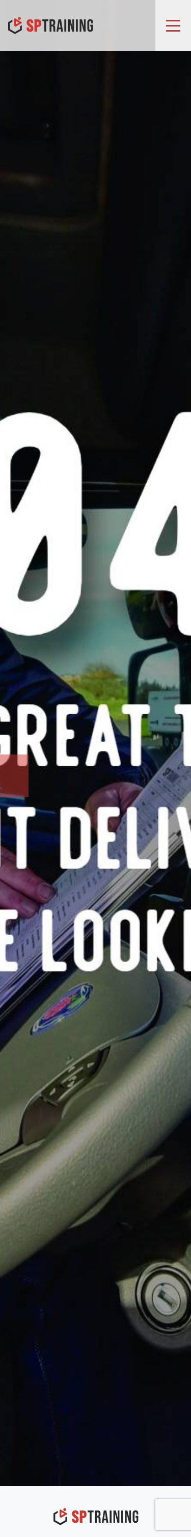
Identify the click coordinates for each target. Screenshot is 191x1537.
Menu (173, 25)
